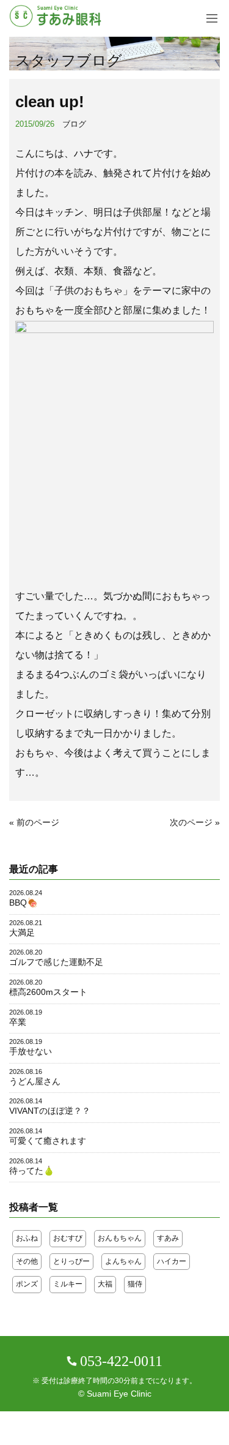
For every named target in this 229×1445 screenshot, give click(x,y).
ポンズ (27, 1284)
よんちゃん (123, 1261)
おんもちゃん (120, 1238)
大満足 (22, 932)
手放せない (30, 1051)
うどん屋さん (34, 1081)
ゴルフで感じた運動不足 (56, 962)
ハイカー (171, 1261)
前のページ (37, 822)
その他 (27, 1261)
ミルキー (67, 1284)
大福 (105, 1284)
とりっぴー (71, 1261)
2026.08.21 (25, 922)
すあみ (168, 1238)
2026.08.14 (25, 1101)
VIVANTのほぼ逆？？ (49, 1111)
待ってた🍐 (31, 1171)
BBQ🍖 (23, 902)
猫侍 (135, 1284)
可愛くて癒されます (47, 1141)
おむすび (67, 1238)
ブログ (74, 124)
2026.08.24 (25, 892)
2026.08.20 (25, 952)
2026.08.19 (25, 1012)
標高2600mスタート (48, 992)
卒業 (17, 1022)
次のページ (191, 822)
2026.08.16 (25, 1071)
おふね (27, 1238)
